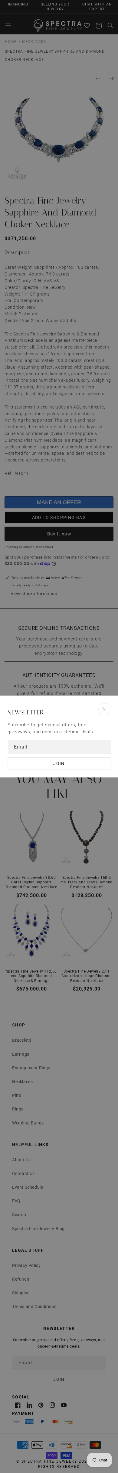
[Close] (104, 709)
